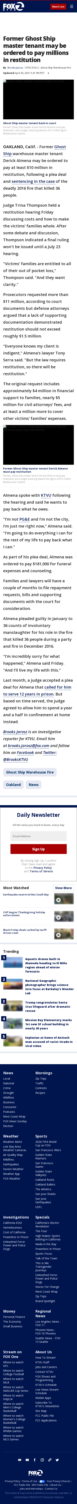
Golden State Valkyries (43, 1173)
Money (9, 1311)
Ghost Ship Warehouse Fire (56, 67)
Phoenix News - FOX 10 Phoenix (45, 1331)
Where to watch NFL (13, 1364)
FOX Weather (11, 1178)
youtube (27, 1460)
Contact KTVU (44, 1372)
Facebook (25, 752)
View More (63, 888)
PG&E (24, 519)
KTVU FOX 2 (32, 67)
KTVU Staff (42, 1362)
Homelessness (12, 1227)
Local (6, 1078)
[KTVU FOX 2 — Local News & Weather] (14, 6)
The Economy (12, 1321)
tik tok (50, 1460)
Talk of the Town (46, 1258)
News (33, 784)
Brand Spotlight (45, 1301)
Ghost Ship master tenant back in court (29, 123)
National (8, 1083)
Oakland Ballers (45, 1184)
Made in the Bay (45, 1244)
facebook (35, 1460)
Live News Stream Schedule (47, 1391)
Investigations (16, 1217)
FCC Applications (46, 1420)
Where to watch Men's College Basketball (13, 1407)
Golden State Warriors (43, 1156)
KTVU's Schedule (46, 1385)
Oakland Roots (44, 1180)
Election (8, 1126)
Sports (41, 1136)
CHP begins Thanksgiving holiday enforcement (24, 913)
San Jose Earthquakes (43, 1200)
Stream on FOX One (12, 1354)
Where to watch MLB (13, 1380)
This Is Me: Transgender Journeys (43, 1266)
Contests (41, 1088)
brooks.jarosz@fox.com (28, 745)
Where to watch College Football (13, 1372)
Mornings (43, 1073)
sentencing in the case (34, 181)
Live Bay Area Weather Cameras (14, 1148)
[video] (64, 898)
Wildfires (8, 1097)
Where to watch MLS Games (13, 1437)
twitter (57, 1460)
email (20, 1460)
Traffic (39, 1083)
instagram (42, 1460)
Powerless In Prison (15, 1237)
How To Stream (45, 1357)
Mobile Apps (43, 1398)
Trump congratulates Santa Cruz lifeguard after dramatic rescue (47, 1007)
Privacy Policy (43, 868)
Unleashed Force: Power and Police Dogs (14, 1245)
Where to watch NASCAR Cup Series (15, 1389)
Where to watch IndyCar (13, 1397)
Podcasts (9, 1112)
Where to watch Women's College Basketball (14, 1419)
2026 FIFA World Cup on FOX (45, 1143)
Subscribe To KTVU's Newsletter (47, 1404)
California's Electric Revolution (47, 1224)
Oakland (13, 784)
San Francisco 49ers (48, 1150)
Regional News (43, 1313)
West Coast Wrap (14, 1116)
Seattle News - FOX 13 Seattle (47, 1340)
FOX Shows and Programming (45, 1378)
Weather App (11, 1174)
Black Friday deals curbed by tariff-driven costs (25, 931)
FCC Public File (44, 1415)
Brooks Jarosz (15, 67)
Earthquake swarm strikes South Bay (26, 894)
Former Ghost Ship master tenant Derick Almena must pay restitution (35, 470)
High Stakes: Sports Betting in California (47, 1237)
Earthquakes (11, 1164)
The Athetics (43, 1189)
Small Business (12, 1326)
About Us (43, 1351)
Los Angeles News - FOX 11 (48, 1323)
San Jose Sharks (45, 1194)
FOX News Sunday (15, 1121)
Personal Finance (14, 1317)
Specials (42, 1217)
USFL (38, 1207)
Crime (7, 1088)
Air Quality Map (13, 1155)
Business (9, 1102)
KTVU (46, 495)
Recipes (40, 1093)
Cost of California (14, 1232)
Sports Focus (43, 1253)
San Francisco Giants (44, 1165)
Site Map (41, 1411)
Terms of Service (41, 871)
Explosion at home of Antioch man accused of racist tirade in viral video (49, 1042)
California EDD (12, 1223)
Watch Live (58, 6)
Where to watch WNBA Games (13, 1429)
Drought (8, 1093)
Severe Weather (13, 1169)
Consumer (9, 1107)
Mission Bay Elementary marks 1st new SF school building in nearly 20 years (48, 1024)
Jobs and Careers (46, 1367)
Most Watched (16, 887)
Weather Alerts (12, 1142)
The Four (41, 1231)
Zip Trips (40, 1078)
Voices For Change (47, 1287)
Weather (11, 1136)
